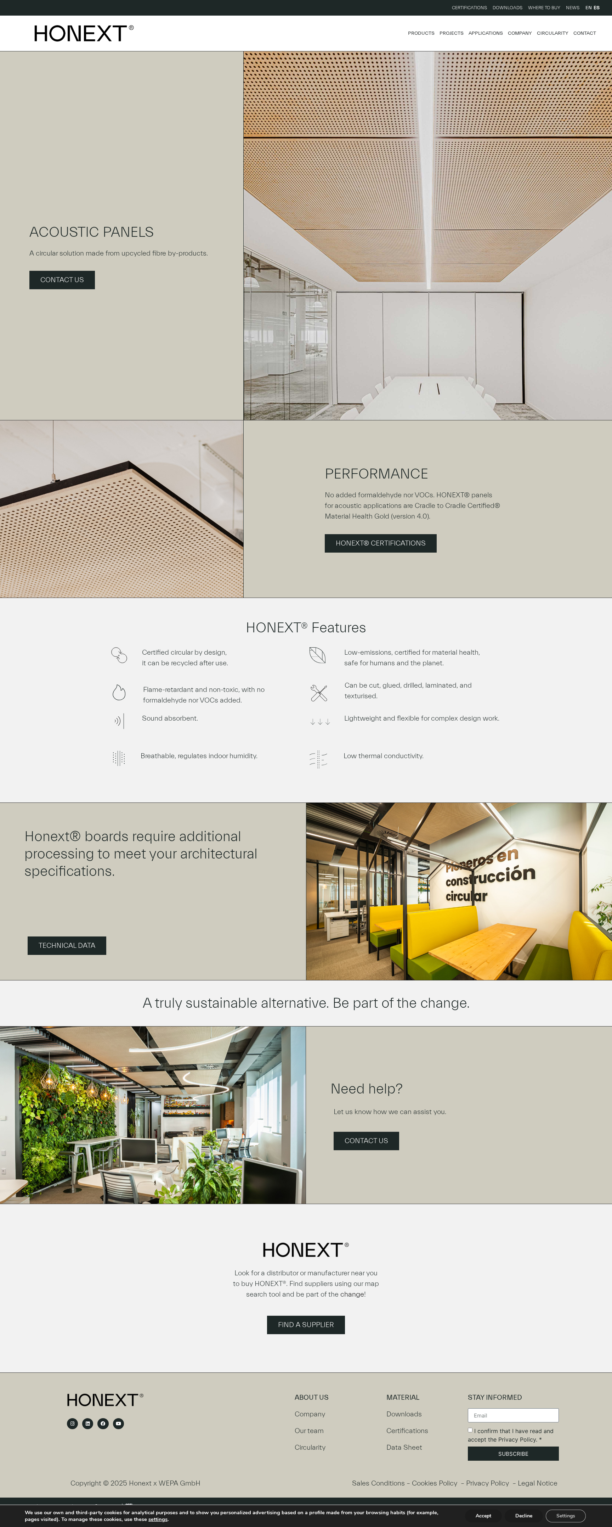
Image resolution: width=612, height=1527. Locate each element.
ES (597, 8)
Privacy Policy (487, 1483)
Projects (452, 33)
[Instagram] (72, 1423)
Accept (483, 1515)
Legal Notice (537, 1483)
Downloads (507, 7)
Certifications (469, 7)
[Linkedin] (87, 1423)
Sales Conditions (378, 1483)
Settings (565, 1515)
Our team (309, 1431)
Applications (486, 33)
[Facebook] (102, 1423)
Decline (523, 1515)
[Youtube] (118, 1423)
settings (158, 1519)
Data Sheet (404, 1447)
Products (421, 33)
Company (520, 33)
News (572, 7)
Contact (584, 33)
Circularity (552, 33)
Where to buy (544, 7)
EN (588, 8)
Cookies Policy (434, 1483)
